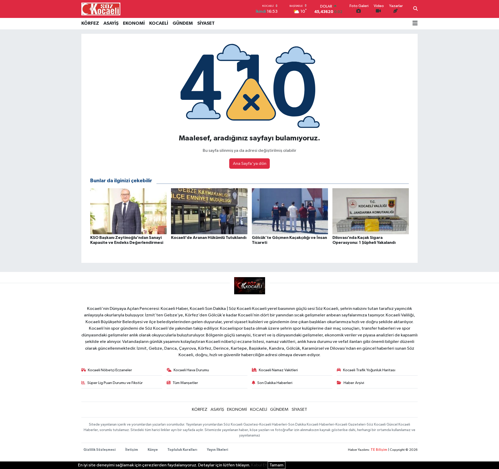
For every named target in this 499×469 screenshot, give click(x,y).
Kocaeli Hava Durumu (191, 370)
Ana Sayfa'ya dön (249, 163)
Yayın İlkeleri (217, 450)
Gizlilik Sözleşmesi (99, 450)
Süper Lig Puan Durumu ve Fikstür (115, 383)
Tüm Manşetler (185, 383)
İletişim (131, 450)
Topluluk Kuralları (182, 450)
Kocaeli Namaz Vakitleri (278, 370)
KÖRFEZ (90, 23)
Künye (153, 450)
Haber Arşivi (354, 383)
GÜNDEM (183, 23)
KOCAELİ (158, 23)
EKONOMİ (134, 23)
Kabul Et (259, 465)
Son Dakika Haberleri (274, 383)
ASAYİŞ (111, 23)
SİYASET (206, 23)
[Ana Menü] (415, 23)
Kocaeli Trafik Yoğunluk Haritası (369, 370)
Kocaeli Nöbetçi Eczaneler (110, 370)
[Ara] (415, 9)
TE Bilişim (379, 450)
